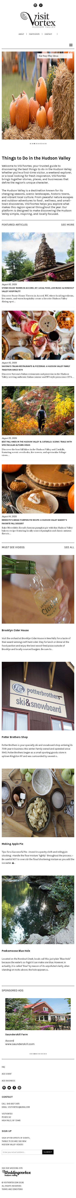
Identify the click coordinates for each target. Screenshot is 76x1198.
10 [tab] (44, 1053)
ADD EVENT (6, 1074)
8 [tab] (41, 1053)
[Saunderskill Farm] (38, 1014)
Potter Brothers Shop (15, 737)
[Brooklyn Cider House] (38, 589)
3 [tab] (33, 1053)
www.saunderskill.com (19, 1044)
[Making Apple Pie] (38, 803)
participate (34, 34)
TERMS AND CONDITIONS (12, 1189)
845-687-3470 (13, 1104)
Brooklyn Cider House (15, 630)
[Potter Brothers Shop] (38, 696)
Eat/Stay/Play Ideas (48, 56)
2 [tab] (31, 1053)
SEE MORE (67, 224)
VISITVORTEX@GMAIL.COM (19, 1107)
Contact (48, 34)
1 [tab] (30, 1053)
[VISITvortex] (38, 26)
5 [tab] (36, 1053)
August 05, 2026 (9, 284)
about (21, 34)
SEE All (69, 547)
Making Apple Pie (12, 843)
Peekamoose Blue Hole (16, 950)
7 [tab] (39, 1053)
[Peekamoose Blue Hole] (38, 910)
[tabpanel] (38, 1024)
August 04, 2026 (9, 516)
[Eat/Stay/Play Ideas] (38, 96)
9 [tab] (42, 1053)
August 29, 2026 (9, 438)
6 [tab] (38, 1053)
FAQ (3, 1067)
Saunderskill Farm (16, 1034)
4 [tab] (34, 1053)
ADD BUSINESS (8, 1081)
